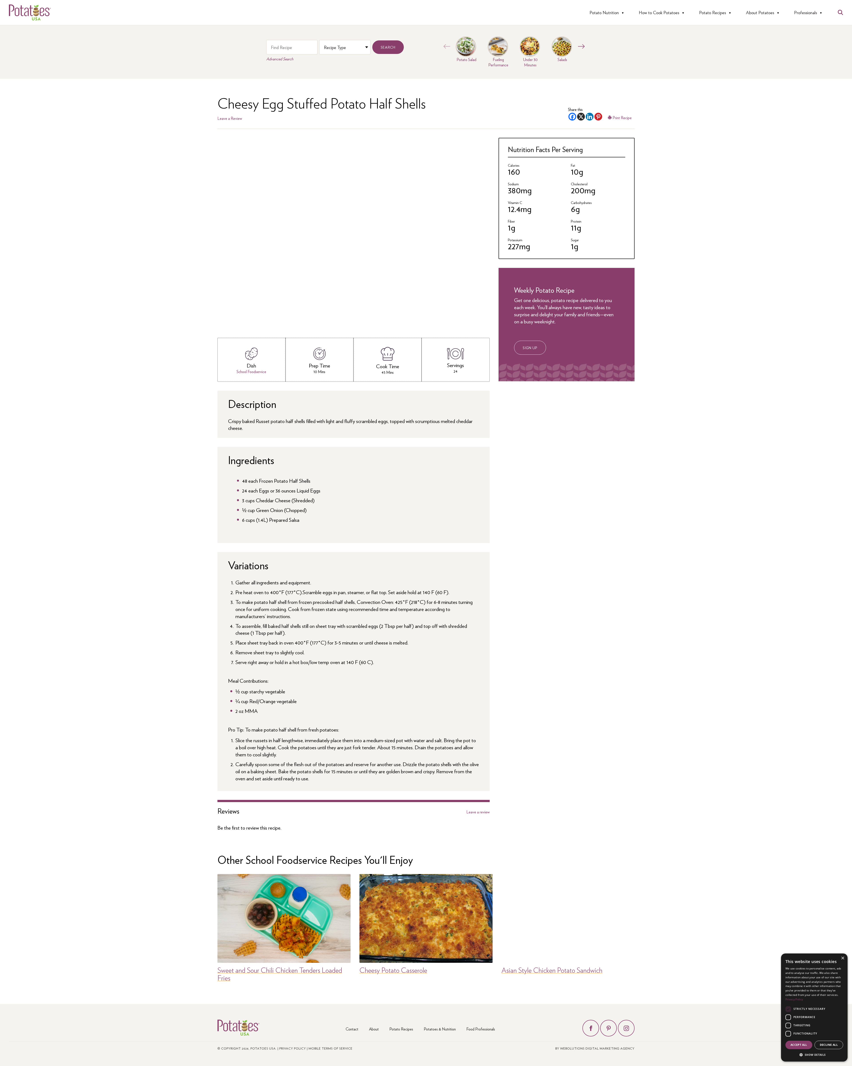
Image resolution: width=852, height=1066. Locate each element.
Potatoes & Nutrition (440, 1029)
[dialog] (814, 1007)
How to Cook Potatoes (659, 13)
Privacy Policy (292, 1048)
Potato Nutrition (604, 13)
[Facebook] (572, 117)
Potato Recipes (712, 13)
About (374, 1029)
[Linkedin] (590, 117)
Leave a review (478, 812)
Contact (352, 1029)
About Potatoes (760, 13)
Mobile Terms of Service (331, 1048)
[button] (814, 1054)
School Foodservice (251, 371)
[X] (581, 117)
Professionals (805, 13)
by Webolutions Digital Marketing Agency (595, 1048)
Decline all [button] (829, 1045)
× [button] (842, 958)
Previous (446, 46)
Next (580, 46)
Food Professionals (480, 1029)
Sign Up (530, 347)
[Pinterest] (598, 117)
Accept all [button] (799, 1045)
